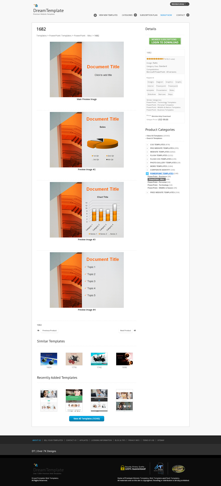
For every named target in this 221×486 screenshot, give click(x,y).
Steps (170, 94)
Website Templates (159, 152)
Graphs (178, 82)
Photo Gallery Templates (163, 163)
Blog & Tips (120, 440)
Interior (151, 86)
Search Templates (154, 138)
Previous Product (50, 330)
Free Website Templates (162, 192)
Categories (127, 15)
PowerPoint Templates (60, 35)
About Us (36, 440)
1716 (74, 367)
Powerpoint (161, 86)
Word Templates (158, 166)
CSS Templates (157, 145)
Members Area (178, 4)
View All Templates (155, 136)
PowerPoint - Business (157, 176)
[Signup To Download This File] (165, 44)
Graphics (169, 82)
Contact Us (71, 440)
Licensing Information (101, 440)
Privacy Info (134, 440)
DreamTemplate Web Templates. (45, 478)
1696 (124, 367)
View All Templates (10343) (87, 418)
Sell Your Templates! (53, 440)
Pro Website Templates (162, 148)
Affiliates (84, 440)
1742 (99, 367)
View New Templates (108, 15)
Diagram (159, 82)
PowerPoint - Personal (157, 182)
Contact (180, 15)
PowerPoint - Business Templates (160, 110)
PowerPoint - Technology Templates (161, 102)
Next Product (125, 330)
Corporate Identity (160, 170)
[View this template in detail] (48, 410)
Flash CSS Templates (161, 159)
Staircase (162, 94)
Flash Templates (158, 155)
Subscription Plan (148, 15)
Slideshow (152, 94)
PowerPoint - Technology (158, 185)
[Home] (95, 15)
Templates (41, 35)
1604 (48, 367)
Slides (171, 90)
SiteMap (160, 440)
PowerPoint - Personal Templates (160, 105)
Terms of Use (148, 440)
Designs (151, 82)
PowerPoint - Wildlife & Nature (160, 188)
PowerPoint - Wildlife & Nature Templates (163, 107)
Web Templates (156, 478)
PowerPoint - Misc (83, 35)
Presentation (162, 90)
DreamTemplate (48, 10)
